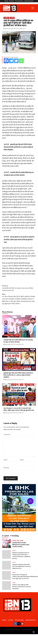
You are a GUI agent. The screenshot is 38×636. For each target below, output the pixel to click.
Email (22, 460)
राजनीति (12, 18)
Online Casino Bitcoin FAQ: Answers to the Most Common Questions (21, 586)
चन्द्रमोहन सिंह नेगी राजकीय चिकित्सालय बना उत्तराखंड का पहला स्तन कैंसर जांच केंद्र (20, 544)
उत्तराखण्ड (6, 18)
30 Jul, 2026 (18, 379)
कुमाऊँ (11, 368)
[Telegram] (11, 60)
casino (14, 550)
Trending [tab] (15, 536)
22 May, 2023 (19, 28)
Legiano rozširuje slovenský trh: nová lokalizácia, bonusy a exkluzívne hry (21, 566)
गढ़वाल (11, 335)
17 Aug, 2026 (18, 344)
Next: (18, 299)
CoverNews (23, 629)
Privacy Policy (19, 1)
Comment (7, 434)
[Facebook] (6, 60)
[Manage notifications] (33, 631)
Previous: (17, 288)
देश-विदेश (22, 403)
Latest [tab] (6, 536)
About (6, 1)
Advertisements (28, 1)
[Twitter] (16, 60)
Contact (11, 1)
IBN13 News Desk (9, 28)
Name (6, 460)
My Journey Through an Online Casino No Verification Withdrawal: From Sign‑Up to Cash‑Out (25, 576)
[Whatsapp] (21, 60)
